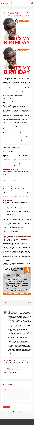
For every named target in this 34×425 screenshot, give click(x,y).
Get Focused (12, 15)
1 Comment (22, 15)
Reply (29, 375)
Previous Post (4, 302)
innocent (8, 368)
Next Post (30, 302)
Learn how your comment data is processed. (23, 411)
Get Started (17, 15)
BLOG (9, 15)
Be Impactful (5, 15)
